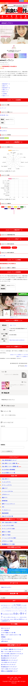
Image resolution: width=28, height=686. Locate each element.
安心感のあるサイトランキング (8, 666)
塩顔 (4, 617)
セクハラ (19, 608)
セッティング (3, 108)
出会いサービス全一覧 (7, 516)
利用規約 (3, 637)
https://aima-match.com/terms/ (16, 340)
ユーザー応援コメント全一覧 (8, 632)
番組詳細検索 (5, 513)
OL (15, 605)
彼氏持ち (12, 619)
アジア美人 (15, 607)
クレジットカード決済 (6, 247)
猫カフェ (24, 619)
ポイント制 (2, 255)
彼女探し (8, 619)
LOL (12, 605)
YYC (22, 605)
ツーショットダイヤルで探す (9, 538)
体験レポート (5, 89)
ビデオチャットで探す (7, 541)
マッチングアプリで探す (8, 525)
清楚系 (20, 619)
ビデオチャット (6, 494)
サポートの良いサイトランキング (9, 669)
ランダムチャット (6, 510)
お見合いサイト (8, 607)
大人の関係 (7, 617)
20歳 (2, 605)
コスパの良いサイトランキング (8, 662)
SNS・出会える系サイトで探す (9, 522)
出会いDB (14, 475)
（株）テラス (12, 325)
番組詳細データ (6, 84)
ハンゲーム (3, 610)
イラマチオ (24, 607)
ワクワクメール (22, 610)
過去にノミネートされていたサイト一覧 (11, 634)
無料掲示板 (4, 500)
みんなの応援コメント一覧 (8, 472)
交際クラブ (4, 488)
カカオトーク (3, 608)
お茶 (4, 607)
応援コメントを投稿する (22, 356)
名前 (14, 445)
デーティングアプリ (7, 485)
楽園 (17, 619)
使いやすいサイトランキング (8, 664)
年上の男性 (4, 619)
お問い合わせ (4, 641)
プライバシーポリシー (6, 639)
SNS (3, 506)
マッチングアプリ (6, 482)
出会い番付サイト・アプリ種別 (14, 519)
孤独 (21, 617)
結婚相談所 (5, 621)
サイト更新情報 (5, 630)
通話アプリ (4, 497)
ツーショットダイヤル (7, 491)
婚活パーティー (17, 617)
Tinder (18, 605)
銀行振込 (14, 247)
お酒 (12, 607)
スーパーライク (15, 608)
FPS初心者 (5, 605)
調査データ (5, 85)
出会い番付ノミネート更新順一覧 (11, 466)
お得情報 (4, 93)
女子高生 (11, 617)
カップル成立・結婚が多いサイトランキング (12, 649)
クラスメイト (8, 608)
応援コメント (5, 95)
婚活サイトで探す (6, 531)
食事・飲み (5, 115)
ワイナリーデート (15, 610)
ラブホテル (8, 610)
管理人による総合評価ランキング (9, 671)
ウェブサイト (4, 130)
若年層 (1, 115)
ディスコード (24, 608)
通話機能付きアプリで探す (8, 544)
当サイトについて (5, 628)
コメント (3, 426)
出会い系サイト (6, 478)
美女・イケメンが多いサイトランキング (11, 651)
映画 (15, 619)
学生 (23, 617)
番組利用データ (6, 87)
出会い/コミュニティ (6, 587)
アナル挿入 (20, 607)
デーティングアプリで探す (8, 528)
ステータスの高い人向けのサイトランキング (12, 653)
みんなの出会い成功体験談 (8, 469)
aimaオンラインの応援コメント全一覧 (19, 354)
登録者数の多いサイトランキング (9, 660)
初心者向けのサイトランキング (8, 658)
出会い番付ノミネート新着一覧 (10, 463)
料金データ (5, 91)
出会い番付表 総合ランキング (9, 460)
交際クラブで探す (6, 534)
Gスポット (9, 605)
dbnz (26, 365)
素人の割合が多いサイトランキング (10, 655)
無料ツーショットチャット (8, 503)
